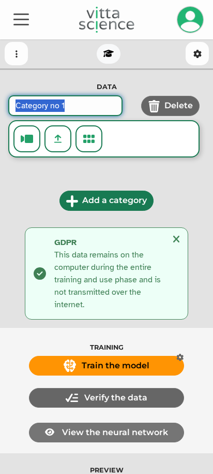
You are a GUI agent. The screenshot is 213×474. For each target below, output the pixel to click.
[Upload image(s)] (57, 138)
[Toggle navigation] (21, 18)
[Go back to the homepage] (106, 19)
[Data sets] (88, 138)
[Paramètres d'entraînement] (180, 357)
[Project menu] (16, 53)
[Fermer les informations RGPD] (176, 239)
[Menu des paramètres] (197, 53)
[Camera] (26, 138)
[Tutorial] (108, 54)
